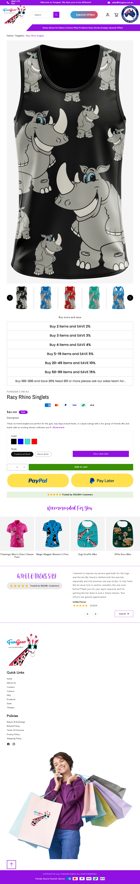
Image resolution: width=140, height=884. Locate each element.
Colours (10, 691)
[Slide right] (130, 298)
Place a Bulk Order (100, 454)
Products (11, 699)
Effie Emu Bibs (123, 554)
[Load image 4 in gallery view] (94, 297)
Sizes (9, 704)
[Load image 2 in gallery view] (45, 297)
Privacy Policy (13, 734)
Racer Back (43, 454)
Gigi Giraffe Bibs (87, 554)
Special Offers (85, 14)
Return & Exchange (16, 722)
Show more (58, 427)
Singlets (20, 36)
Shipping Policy (14, 739)
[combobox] (45, 15)
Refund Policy (13, 726)
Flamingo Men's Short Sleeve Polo (17, 555)
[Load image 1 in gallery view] (21, 297)
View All (122, 613)
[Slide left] (10, 298)
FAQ (9, 695)
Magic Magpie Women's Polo (52, 554)
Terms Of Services (15, 730)
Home (10, 36)
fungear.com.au (69, 874)
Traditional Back (22, 454)
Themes (10, 708)
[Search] (56, 15)
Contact (10, 687)
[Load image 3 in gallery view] (70, 297)
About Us (11, 683)
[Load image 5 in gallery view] (118, 297)
